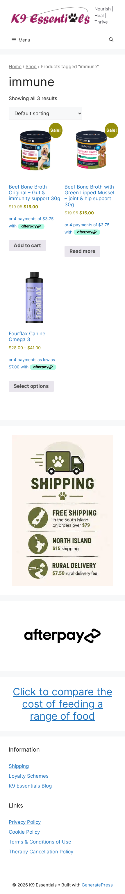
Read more (82, 251)
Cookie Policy (24, 832)
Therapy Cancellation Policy (41, 852)
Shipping (19, 766)
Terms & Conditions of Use (40, 842)
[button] (111, 40)
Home (15, 66)
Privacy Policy (25, 822)
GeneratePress (97, 885)
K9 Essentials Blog (30, 786)
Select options (31, 386)
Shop (31, 66)
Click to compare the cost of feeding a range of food (62, 703)
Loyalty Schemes (29, 776)
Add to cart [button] (27, 245)
